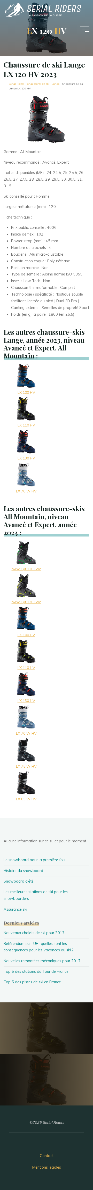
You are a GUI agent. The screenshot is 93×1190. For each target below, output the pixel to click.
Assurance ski (15, 909)
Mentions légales (46, 1167)
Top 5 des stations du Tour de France (36, 971)
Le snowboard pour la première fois (34, 860)
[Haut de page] (73, 1170)
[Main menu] (84, 29)
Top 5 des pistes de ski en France (32, 982)
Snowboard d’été (19, 881)
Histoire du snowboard (23, 870)
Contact (46, 1155)
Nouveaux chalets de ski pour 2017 (34, 933)
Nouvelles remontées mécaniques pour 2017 (42, 961)
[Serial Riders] (42, 9)
